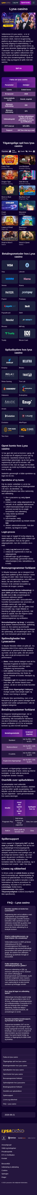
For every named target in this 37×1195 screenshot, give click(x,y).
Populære (5, 151)
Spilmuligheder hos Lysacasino (14, 1083)
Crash (22, 151)
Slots (30, 151)
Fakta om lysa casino (10, 1057)
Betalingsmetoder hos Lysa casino (15, 1065)
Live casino (14, 151)
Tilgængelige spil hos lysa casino (14, 1061)
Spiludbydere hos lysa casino (13, 1070)
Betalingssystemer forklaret (12, 1087)
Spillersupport (8, 1095)
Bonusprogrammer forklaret (12, 1078)
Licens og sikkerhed (10, 1099)
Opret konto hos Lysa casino (13, 1074)
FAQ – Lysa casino (9, 1104)
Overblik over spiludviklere (12, 1091)
